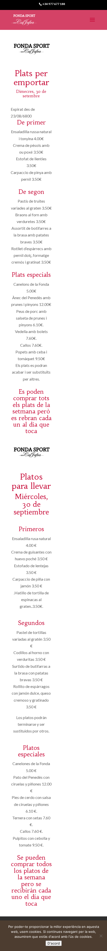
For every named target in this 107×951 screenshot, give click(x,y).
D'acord (54, 943)
